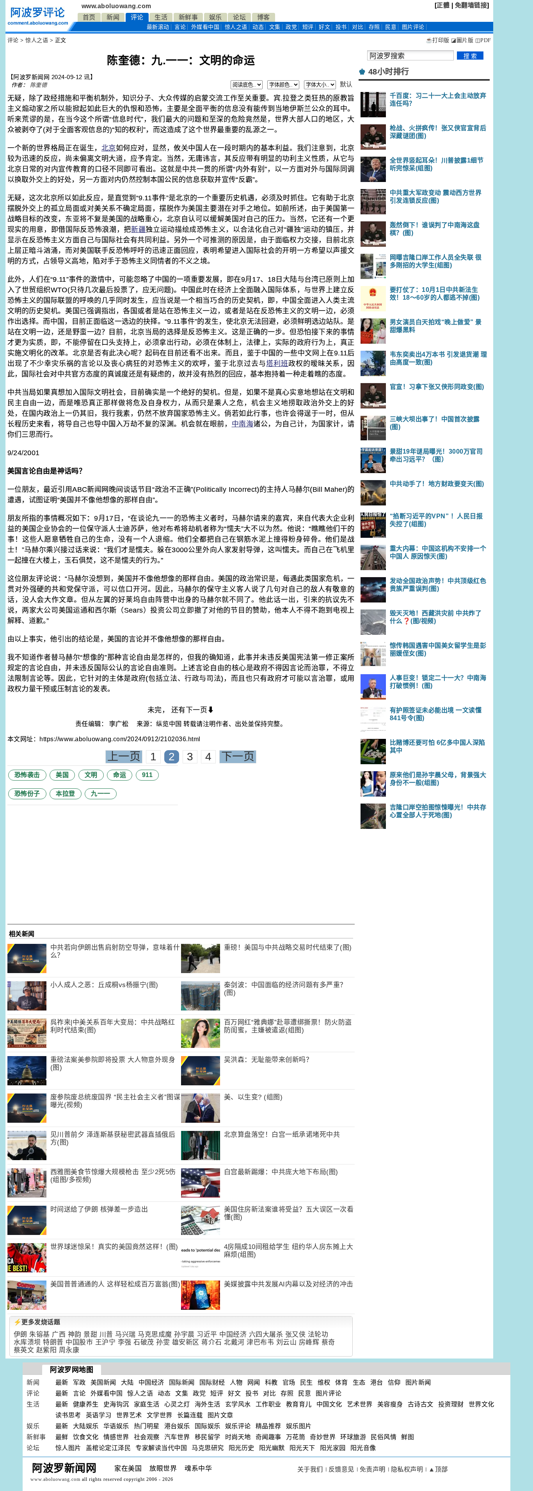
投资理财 (451, 1404)
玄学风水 (238, 1404)
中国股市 (79, 1342)
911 (147, 775)
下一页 (238, 757)
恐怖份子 (27, 793)
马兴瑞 (125, 1334)
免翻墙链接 (471, 5)
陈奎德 (38, 85)
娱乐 (215, 17)
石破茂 (143, 1342)
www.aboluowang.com (116, 6)
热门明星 (147, 1426)
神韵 (75, 1334)
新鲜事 (188, 17)
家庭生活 (147, 1404)
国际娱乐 (207, 1426)
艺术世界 (360, 1404)
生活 (161, 17)
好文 (324, 27)
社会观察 (147, 1437)
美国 (62, 775)
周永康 (69, 1350)
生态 (359, 1382)
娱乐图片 (299, 1426)
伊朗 (20, 1334)
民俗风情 (383, 1437)
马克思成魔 (155, 1334)
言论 (180, 27)
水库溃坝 (27, 1342)
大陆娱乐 (86, 1426)
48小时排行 (388, 71)
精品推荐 (268, 1426)
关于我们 (310, 1469)
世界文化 (481, 1404)
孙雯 (163, 1342)
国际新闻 (182, 1382)
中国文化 (329, 1404)
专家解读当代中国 (161, 1448)
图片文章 (220, 1415)
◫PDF (483, 40)
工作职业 (268, 1404)
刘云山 (286, 1342)
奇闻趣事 (268, 1437)
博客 (263, 17)
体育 (341, 1382)
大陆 (127, 1382)
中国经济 (233, 1334)
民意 (390, 27)
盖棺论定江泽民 (108, 1448)
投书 (341, 27)
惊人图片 (68, 1448)
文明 (91, 775)
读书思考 (68, 1415)
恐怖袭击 (27, 775)
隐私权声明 (407, 1469)
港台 (376, 1382)
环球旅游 (353, 1437)
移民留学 (207, 1437)
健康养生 (86, 1404)
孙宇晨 (184, 1334)
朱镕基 (39, 1334)
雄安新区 (185, 1342)
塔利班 (277, 363)
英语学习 (99, 1415)
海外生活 (207, 1404)
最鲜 (61, 1437)
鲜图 (407, 1437)
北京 (108, 148)
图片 (413, 27)
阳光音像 (363, 1448)
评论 (137, 17)
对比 (357, 27)
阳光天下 (302, 1448)
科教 (271, 1382)
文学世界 (159, 1415)
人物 (236, 1382)
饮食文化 (86, 1437)
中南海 (243, 424)
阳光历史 (241, 1448)
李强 (124, 1342)
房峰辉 (309, 1342)
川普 (106, 1334)
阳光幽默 (272, 1448)
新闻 (113, 17)
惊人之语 (236, 27)
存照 (374, 27)
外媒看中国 (205, 27)
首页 (89, 17)
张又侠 (295, 1334)
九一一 (100, 793)
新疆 (138, 229)
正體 (443, 5)
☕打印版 (437, 40)
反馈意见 (341, 1469)
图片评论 (328, 1393)
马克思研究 (208, 1448)
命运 (119, 775)
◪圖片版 (462, 40)
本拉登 (65, 793)
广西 (59, 1334)
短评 (308, 27)
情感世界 (116, 1437)
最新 (158, 27)
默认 (346, 84)
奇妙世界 (323, 1437)
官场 (288, 1382)
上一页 (124, 757)
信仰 (394, 1382)
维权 (324, 1382)
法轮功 (318, 1334)
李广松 (119, 724)
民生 (306, 1382)
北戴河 (234, 1342)
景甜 (90, 1334)
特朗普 (53, 1342)
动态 (258, 27)
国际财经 (212, 1382)
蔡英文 (24, 1350)
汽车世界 (177, 1437)
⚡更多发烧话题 (37, 1322)
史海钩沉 (116, 1404)
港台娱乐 (177, 1426)
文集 (275, 27)
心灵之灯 (177, 1404)
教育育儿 (299, 1404)
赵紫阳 (46, 1350)
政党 (291, 27)
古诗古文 (421, 1404)
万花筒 (296, 1437)
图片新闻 (418, 1382)
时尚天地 (238, 1437)
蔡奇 (328, 1342)
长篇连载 (190, 1415)
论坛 (239, 17)
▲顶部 (438, 1469)
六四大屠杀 (266, 1334)
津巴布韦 (260, 1342)
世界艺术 (129, 1415)
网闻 (253, 1382)
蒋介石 (211, 1342)
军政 (79, 1382)
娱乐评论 (238, 1426)
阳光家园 (333, 1448)
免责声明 (373, 1469)
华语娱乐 (116, 1426)
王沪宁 (105, 1342)
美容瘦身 (390, 1404)
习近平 (207, 1334)
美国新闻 (103, 1382)
